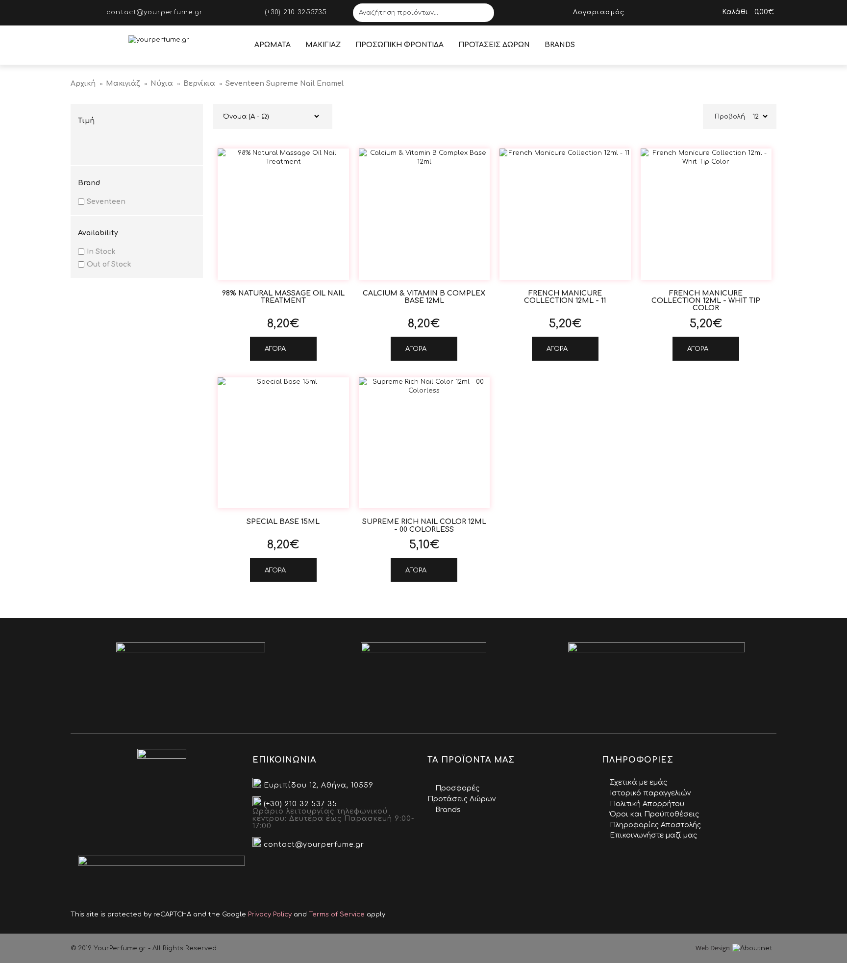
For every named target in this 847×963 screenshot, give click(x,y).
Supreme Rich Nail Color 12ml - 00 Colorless (424, 525)
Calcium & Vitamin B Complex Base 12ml (424, 297)
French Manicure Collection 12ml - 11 (565, 297)
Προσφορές (457, 788)
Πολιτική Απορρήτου (647, 804)
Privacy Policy (270, 914)
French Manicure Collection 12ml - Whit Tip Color (705, 301)
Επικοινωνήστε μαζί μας (653, 835)
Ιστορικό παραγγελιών (650, 793)
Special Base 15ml (283, 521)
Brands (448, 810)
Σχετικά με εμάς (638, 782)
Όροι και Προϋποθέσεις (654, 814)
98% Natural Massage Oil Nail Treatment (283, 297)
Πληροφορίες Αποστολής (655, 825)
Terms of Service (337, 914)
